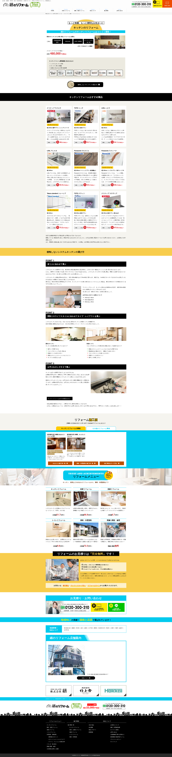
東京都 (49, 450)
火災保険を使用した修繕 (53, 749)
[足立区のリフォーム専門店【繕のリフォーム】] (16, 5)
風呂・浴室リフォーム (52, 452)
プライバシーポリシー (115, 739)
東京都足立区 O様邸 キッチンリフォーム (76, 435)
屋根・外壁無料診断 (115, 727)
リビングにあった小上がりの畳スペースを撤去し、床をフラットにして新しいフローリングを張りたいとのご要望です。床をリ (76, 455)
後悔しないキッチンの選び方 (88, 84)
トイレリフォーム (51, 454)
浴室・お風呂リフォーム (75, 729)
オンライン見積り (114, 729)
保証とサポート (92, 729)
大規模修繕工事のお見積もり (117, 734)
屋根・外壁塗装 (73, 737)
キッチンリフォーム (58, 450)
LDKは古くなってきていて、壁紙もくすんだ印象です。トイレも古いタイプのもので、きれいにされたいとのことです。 (56, 457)
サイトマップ (113, 741)
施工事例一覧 (71, 725)
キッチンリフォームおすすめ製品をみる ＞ (59, 398)
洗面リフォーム (59, 452)
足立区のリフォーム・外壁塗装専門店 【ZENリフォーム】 (58, 698)
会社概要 (91, 727)
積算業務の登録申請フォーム (117, 737)
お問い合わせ (113, 732)
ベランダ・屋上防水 (51, 744)
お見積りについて (114, 725)
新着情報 (91, 732)
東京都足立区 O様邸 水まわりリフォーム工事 (56, 435)
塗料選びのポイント (53, 737)
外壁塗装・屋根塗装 (51, 734)
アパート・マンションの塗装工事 (57, 741)
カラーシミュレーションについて (57, 739)
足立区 (52, 450)
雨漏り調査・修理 (51, 746)
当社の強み (91, 725)
